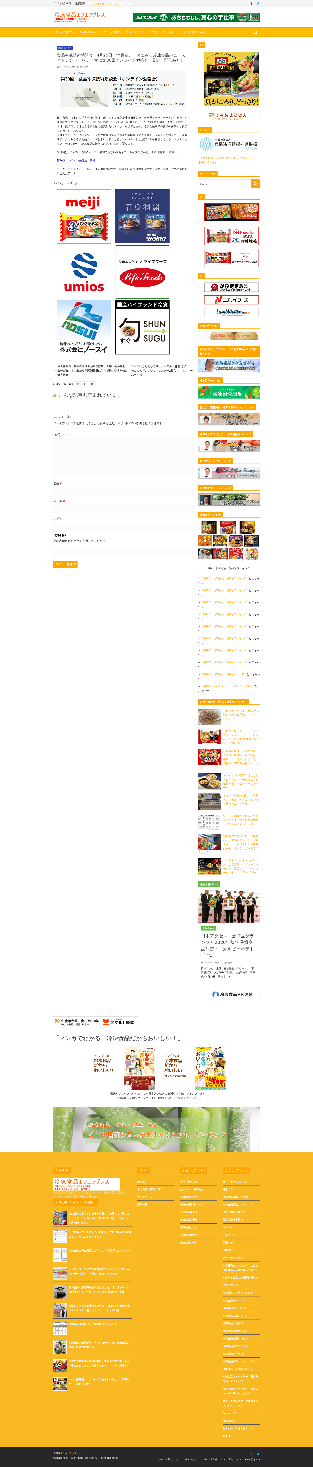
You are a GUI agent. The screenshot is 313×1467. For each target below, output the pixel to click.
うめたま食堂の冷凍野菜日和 (239, 1277)
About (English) (252, 1459)
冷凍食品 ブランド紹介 (237, 1292)
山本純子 (84, 66)
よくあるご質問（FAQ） (192, 32)
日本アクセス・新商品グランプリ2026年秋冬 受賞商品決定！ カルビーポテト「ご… (227, 945)
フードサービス (231, 1257)
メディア (228, 1285)
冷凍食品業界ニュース (235, 1361)
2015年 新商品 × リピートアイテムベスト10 (229, 686)
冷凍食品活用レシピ (191, 1204)
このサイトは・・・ (191, 1459)
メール (59, 501)
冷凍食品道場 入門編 (235, 1196)
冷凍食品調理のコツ (234, 1346)
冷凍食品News (64, 32)
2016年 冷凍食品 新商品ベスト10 (224, 674)
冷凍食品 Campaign (235, 1369)
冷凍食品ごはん (135, 32)
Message (228, 1420)
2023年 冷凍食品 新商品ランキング (225, 590)
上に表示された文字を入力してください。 (80, 541)
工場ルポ (228, 1242)
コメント (60, 434)
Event (153, 32)
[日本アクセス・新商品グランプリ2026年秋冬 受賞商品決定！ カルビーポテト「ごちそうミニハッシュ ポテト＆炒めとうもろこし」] (229, 892)
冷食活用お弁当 (231, 1212)
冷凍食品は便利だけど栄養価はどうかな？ (93, 1324)
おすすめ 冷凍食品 (191, 1189)
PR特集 (227, 1250)
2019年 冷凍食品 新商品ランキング (225, 638)
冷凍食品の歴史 (189, 1219)
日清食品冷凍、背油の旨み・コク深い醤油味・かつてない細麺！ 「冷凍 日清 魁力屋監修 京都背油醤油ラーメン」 (228, 759)
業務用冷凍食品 (231, 1219)
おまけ (226, 1436)
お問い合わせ (172, 1459)
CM (225, 1227)
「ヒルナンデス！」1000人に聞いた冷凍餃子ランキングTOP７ (241, 714)
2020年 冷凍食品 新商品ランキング (225, 626)
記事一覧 (142, 1204)
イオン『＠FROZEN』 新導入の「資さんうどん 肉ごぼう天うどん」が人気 (240, 799)
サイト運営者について (215, 1459)
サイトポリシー (146, 1196)
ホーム (141, 1181)
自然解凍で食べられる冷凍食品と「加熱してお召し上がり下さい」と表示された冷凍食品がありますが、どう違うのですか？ (228, 844)
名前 (58, 483)
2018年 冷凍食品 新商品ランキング (225, 650)
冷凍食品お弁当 (189, 1196)
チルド (226, 1235)
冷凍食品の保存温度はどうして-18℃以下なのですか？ (100, 1250)
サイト (57, 518)
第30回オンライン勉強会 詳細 (76, 160)
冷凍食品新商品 (88, 32)
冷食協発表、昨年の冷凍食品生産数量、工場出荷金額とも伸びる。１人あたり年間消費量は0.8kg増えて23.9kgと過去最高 (92, 370)
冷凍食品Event (64, 48)
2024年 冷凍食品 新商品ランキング (225, 578)
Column (168, 32)
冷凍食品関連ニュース (235, 1204)
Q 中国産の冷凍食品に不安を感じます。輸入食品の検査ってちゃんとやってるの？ (240, 820)
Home (159, 1459)
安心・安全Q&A (111, 32)
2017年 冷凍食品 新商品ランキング (225, 662)
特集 (225, 1189)
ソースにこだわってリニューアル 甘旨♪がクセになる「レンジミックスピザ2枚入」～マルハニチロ (159, 370)
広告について (235, 1459)
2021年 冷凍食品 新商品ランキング (225, 614)
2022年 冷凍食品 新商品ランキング (225, 602)
